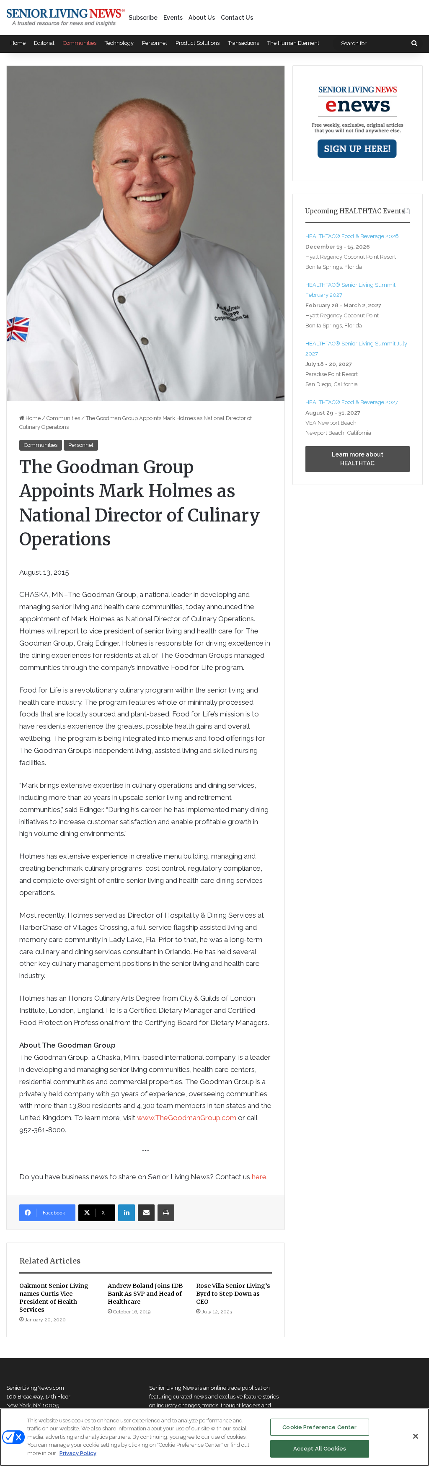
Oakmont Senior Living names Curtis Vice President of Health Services (53, 1297)
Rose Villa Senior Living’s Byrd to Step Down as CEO (233, 1293)
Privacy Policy (77, 1453)
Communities (79, 43)
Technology (119, 43)
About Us (202, 17)
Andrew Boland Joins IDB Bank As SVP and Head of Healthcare (145, 1293)
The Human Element (293, 43)
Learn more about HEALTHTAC (357, 459)
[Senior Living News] (65, 17)
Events (173, 17)
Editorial (44, 43)
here (259, 1177)
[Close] (415, 1436)
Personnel (154, 43)
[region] (214, 1437)
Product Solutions (198, 43)
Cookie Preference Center (319, 1427)
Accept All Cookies (319, 1448)
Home (18, 43)
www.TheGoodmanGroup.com (186, 1117)
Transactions (243, 43)
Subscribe (143, 17)
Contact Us (237, 17)
